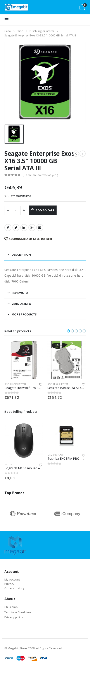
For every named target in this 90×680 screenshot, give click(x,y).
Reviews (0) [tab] (20, 293)
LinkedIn (23, 227)
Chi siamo (11, 607)
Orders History (14, 588)
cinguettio (15, 227)
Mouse (8, 464)
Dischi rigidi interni (15, 384)
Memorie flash (55, 455)
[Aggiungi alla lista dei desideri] (41, 384)
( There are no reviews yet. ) (40, 175)
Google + (31, 227)
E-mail (39, 227)
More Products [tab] (24, 314)
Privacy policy (13, 617)
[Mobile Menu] (7, 20)
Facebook (7, 227)
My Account (12, 579)
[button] (68, 331)
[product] (24, 360)
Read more (78, 429)
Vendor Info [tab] (21, 304)
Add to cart (45, 210)
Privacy (9, 584)
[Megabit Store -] (16, 7)
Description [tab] (21, 255)
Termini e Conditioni (17, 612)
